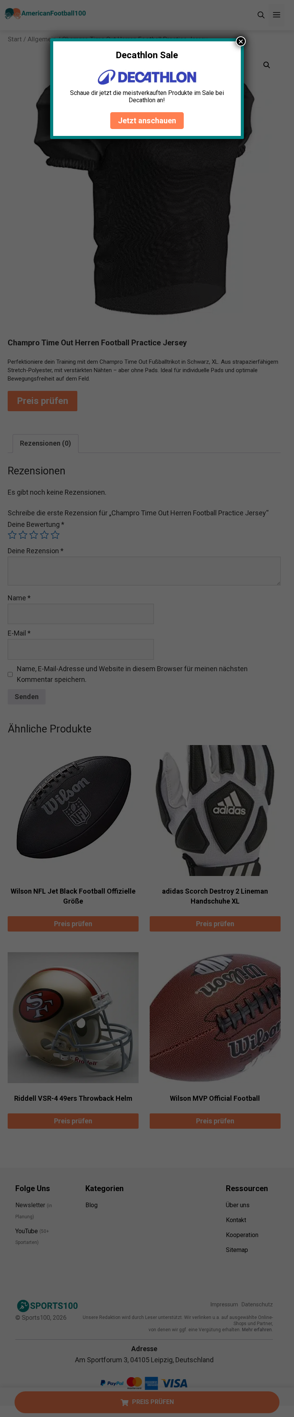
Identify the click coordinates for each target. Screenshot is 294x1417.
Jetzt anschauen (147, 120)
